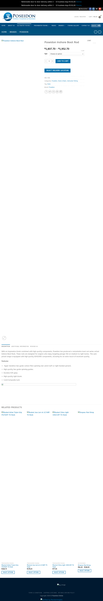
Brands (61, 25)
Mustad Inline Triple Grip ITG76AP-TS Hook (10, 566)
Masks (54, 25)
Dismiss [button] (79, 2)
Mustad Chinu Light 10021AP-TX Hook (63, 566)
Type (45, 53)
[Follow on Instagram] (93, 8)
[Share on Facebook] (46, 91)
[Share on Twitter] (50, 91)
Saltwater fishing (23, 25)
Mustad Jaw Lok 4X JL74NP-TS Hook (37, 566)
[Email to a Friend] (53, 91)
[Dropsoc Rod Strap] (89, 486)
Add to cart (62, 61)
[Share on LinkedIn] (60, 91)
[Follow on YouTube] (99, 8)
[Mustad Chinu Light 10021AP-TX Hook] (64, 486)
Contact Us (86, 25)
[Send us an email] (96, 8)
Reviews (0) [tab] (34, 346)
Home (3, 25)
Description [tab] (6, 346)
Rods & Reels (62, 81)
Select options (8, 572)
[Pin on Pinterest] (57, 91)
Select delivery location (57, 70)
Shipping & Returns (50, 592)
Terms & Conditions (35, 592)
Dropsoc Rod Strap (84, 565)
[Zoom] (4, 338)
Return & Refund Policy (66, 592)
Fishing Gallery (73, 25)
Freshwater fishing (41, 25)
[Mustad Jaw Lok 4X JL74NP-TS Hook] (38, 486)
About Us (11, 25)
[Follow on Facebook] (90, 8)
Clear (82, 50)
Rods (48, 84)
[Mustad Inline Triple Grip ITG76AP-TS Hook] (13, 486)
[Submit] (99, 25)
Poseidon (24, 32)
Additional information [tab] (20, 346)
